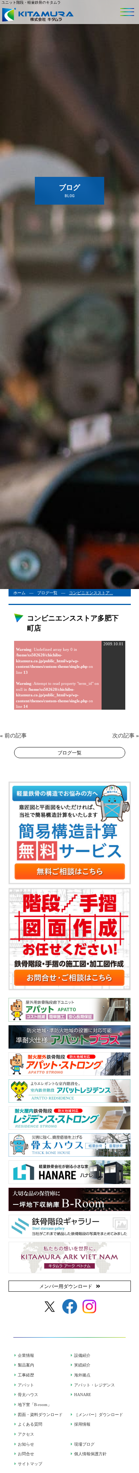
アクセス (26, 1434)
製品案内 (26, 1365)
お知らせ (26, 1444)
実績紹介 (82, 1365)
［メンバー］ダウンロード (98, 1414)
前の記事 (15, 736)
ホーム (19, 593)
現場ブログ (84, 1444)
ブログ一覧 (47, 593)
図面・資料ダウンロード (40, 1414)
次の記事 (123, 736)
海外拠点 (82, 1375)
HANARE (82, 1394)
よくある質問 (30, 1424)
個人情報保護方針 (90, 1454)
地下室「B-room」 (35, 1404)
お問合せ (26, 1454)
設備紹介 (82, 1355)
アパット (26, 1385)
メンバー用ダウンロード (65, 1286)
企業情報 (26, 1355)
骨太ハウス (28, 1394)
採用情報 (82, 1424)
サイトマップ (30, 1464)
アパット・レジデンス (94, 1385)
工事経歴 (26, 1375)
